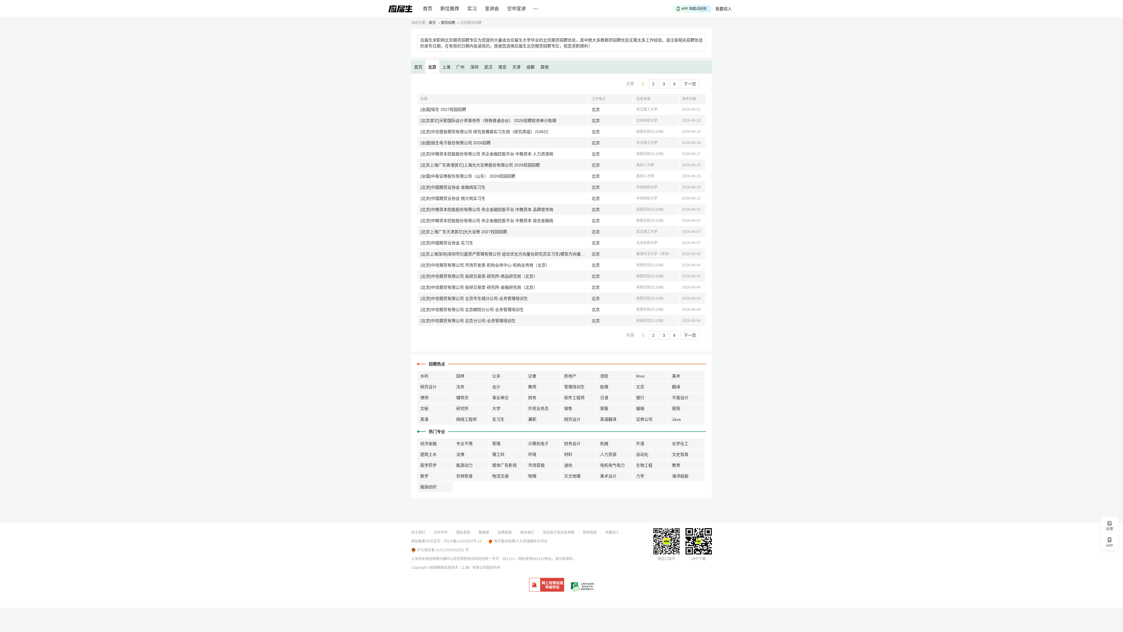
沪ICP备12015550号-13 (463, 541)
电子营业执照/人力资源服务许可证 (520, 541)
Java (676, 419)
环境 (532, 454)
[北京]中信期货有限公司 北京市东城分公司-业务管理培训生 (474, 298)
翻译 (676, 386)
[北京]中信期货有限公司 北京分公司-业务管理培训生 (468, 320)
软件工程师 (574, 397)
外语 (640, 443)
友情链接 (505, 532)
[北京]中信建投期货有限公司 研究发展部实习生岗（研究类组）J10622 (484, 131)
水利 (424, 376)
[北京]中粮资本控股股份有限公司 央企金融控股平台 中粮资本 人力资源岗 (487, 154)
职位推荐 (449, 8)
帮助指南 (590, 532)
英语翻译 (608, 419)
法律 (460, 454)
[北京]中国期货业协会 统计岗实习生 (453, 198)
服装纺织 (428, 487)
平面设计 (680, 397)
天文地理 (572, 476)
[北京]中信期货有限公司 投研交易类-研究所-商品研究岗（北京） (479, 276)
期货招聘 (448, 23)
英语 (424, 419)
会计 (496, 386)
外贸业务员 (538, 408)
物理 (532, 476)
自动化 (642, 454)
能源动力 (464, 465)
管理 (496, 443)
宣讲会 (492, 8)
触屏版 (484, 532)
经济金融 (428, 443)
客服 (604, 408)
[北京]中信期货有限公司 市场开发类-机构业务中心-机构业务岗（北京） (485, 265)
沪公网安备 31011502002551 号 (443, 550)
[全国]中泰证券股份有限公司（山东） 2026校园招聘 (468, 176)
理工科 (498, 454)
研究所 (462, 408)
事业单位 (500, 397)
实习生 (498, 419)
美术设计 (608, 476)
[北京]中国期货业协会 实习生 (447, 243)
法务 (460, 386)
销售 (568, 408)
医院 (676, 408)
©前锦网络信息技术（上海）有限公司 (457, 568)
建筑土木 (428, 454)
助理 (604, 386)
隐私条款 (463, 532)
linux (640, 376)
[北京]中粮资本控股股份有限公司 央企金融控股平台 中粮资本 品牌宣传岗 (487, 209)
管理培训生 (574, 386)
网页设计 (428, 386)
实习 (472, 8)
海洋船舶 (680, 476)
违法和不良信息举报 (558, 532)
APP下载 (699, 559)
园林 (460, 376)
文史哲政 (680, 454)
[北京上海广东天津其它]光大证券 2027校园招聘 (464, 231)
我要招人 (723, 8)
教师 (532, 386)
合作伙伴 (441, 532)
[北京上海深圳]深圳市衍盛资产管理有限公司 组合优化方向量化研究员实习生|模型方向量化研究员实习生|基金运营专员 (504, 254)
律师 (424, 397)
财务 (532, 397)
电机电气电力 (612, 465)
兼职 (532, 419)
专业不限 (464, 443)
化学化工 (680, 443)
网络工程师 (466, 419)
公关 (496, 376)
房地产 (570, 376)
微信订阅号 (666, 559)
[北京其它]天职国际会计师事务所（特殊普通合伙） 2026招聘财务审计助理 (488, 120)
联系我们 (527, 532)
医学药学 (428, 465)
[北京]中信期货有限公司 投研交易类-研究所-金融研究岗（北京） (479, 287)
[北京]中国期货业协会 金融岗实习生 (453, 187)
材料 (568, 454)
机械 (604, 443)
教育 (676, 465)
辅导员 (462, 397)
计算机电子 (538, 443)
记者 (532, 376)
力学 (640, 476)
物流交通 (500, 476)
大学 (496, 408)
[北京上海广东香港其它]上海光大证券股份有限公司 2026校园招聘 (480, 165)
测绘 (604, 376)
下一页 (690, 84)
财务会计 (572, 443)
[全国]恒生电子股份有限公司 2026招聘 (456, 142)
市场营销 (536, 465)
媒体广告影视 (504, 465)
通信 (568, 465)
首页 (427, 8)
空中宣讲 (516, 8)
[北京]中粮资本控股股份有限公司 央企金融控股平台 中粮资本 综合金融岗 (487, 220)
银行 (640, 397)
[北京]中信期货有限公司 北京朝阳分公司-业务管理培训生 (472, 309)
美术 (676, 376)
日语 (604, 397)
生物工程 (644, 465)
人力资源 (608, 454)
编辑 (640, 408)
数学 (424, 476)
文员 (640, 386)
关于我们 (418, 532)
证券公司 (644, 419)
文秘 (424, 408)
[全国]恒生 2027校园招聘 (443, 109)
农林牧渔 (464, 476)
